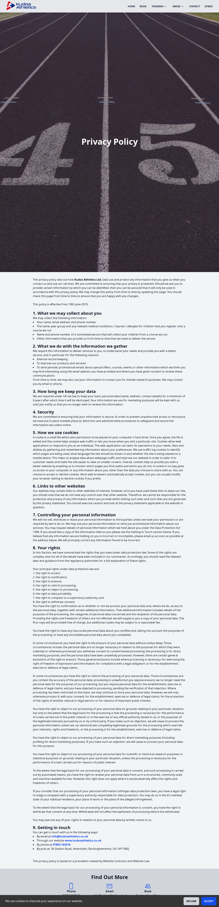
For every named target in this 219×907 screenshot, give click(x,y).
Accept (208, 901)
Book (143, 6)
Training (157, 6)
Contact (194, 6)
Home (131, 6)
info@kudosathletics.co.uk (69, 836)
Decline (191, 901)
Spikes (209, 6)
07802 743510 (61, 844)
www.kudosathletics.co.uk (83, 840)
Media (177, 6)
